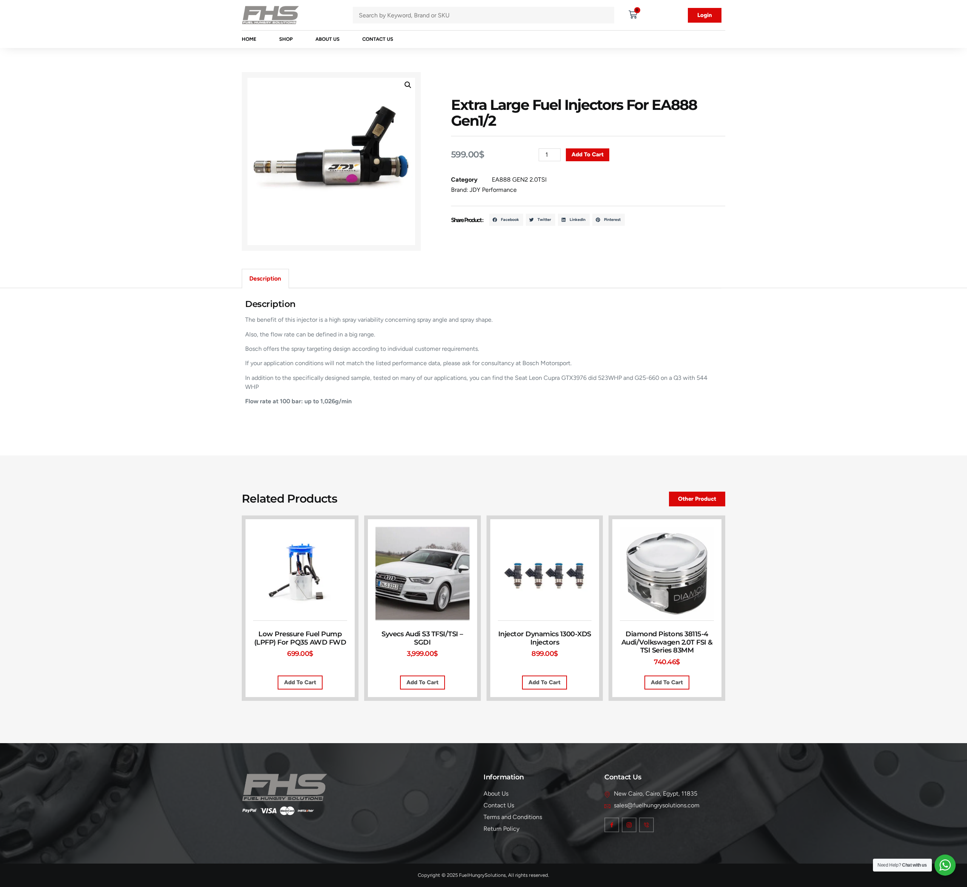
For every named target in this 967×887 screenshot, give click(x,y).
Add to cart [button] (300, 682)
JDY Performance (493, 189)
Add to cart (588, 154)
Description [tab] (265, 278)
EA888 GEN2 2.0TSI (519, 179)
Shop (286, 39)
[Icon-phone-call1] (646, 825)
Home (249, 39)
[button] (408, 85)
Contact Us (377, 39)
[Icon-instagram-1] (629, 825)
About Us (327, 39)
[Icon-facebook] (611, 825)
